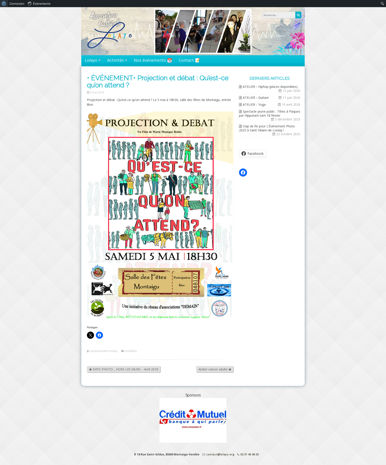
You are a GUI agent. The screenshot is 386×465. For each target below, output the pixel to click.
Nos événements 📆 (153, 60)
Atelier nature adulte (213, 369)
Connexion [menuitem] (16, 3)
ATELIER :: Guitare (256, 97)
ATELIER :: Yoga (254, 104)
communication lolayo (104, 351)
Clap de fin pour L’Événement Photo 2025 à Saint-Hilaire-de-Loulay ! (267, 128)
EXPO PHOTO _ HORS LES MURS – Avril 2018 (125, 369)
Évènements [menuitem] (41, 3)
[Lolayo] (110, 50)
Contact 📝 (189, 60)
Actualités (130, 351)
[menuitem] (4, 3)
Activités (115, 60)
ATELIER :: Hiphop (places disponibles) (270, 86)
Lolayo (91, 60)
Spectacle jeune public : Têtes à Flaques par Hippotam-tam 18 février (269, 113)
